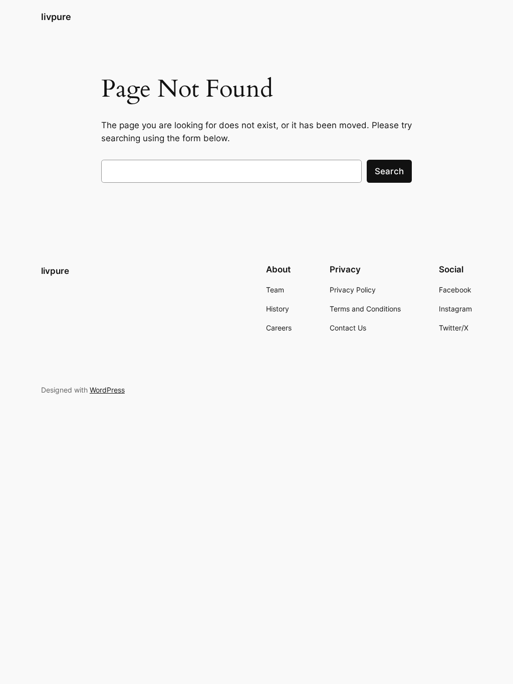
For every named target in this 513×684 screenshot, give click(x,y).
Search (389, 171)
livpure (56, 17)
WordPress (107, 390)
